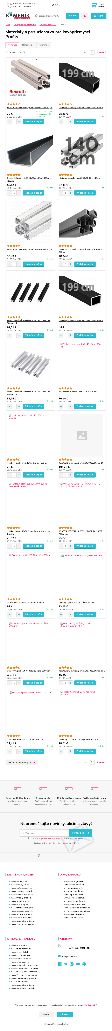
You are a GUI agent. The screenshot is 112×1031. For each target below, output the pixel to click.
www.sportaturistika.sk (22, 914)
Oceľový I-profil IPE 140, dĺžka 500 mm (77, 602)
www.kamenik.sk (19, 881)
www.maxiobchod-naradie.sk (24, 968)
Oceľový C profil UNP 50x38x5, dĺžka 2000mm (28, 671)
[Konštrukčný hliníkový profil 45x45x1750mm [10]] (30, 80)
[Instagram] (73, 964)
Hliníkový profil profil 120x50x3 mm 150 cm (27, 463)
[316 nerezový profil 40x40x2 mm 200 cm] (82, 364)
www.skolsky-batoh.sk (22, 911)
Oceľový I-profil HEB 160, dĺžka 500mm (25, 602)
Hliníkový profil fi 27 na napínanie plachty (78, 739)
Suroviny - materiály (48, 25)
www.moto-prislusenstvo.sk (24, 971)
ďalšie (101, 52)
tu (67, 1024)
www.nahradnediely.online (23, 978)
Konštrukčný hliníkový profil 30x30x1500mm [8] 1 (82, 671)
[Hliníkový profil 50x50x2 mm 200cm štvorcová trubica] (30, 504)
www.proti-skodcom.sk (74, 897)
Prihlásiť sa (78, 832)
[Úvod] (18, 16)
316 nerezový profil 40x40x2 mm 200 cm (78, 392)
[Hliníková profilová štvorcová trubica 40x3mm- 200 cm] (82, 222)
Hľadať (72, 15)
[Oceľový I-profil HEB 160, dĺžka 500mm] (30, 575)
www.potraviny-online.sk (23, 917)
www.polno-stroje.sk (21, 958)
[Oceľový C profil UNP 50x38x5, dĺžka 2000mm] (30, 643)
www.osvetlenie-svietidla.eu (77, 911)
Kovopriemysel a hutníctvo (25, 25)
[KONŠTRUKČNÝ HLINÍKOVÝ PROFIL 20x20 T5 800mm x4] (30, 293)
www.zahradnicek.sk (73, 917)
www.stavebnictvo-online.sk (24, 965)
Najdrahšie (44, 44)
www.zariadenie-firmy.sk (22, 988)
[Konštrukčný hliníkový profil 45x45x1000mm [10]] (30, 222)
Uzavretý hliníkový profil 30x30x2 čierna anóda (81, 107)
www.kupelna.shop (20, 901)
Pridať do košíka (33, 121)
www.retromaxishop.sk (74, 901)
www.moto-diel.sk (19, 952)
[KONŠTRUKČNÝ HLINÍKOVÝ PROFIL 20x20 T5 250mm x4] (30, 364)
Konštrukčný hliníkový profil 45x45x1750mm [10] (29, 107)
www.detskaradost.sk (21, 888)
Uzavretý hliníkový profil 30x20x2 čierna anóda (81, 320)
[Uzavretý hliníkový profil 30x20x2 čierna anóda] (82, 293)
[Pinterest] (84, 964)
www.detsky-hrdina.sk (21, 891)
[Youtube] (79, 964)
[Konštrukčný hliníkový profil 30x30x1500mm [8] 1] (82, 643)
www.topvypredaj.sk (73, 891)
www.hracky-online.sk (21, 897)
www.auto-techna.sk (21, 948)
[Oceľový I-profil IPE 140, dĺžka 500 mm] (82, 575)
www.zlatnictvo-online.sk (23, 921)
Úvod (8, 25)
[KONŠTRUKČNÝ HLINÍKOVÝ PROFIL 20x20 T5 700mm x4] (82, 504)
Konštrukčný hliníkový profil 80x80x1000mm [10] (81, 463)
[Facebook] (61, 964)
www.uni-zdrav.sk (19, 981)
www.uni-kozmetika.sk (74, 914)
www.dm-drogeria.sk (73, 881)
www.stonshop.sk (19, 904)
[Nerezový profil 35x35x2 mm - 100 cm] (30, 712)
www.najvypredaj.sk (73, 888)
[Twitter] (67, 964)
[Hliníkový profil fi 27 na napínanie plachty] (82, 712)
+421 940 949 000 (22, 6)
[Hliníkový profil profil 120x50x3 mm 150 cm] (30, 435)
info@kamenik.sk (69, 956)
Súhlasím (65, 1014)
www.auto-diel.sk (19, 945)
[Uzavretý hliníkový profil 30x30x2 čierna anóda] (82, 80)
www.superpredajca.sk (74, 904)
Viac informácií (90, 1005)
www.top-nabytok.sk (73, 894)
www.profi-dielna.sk (20, 955)
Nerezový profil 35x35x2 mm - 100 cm (25, 739)
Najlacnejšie (28, 44)
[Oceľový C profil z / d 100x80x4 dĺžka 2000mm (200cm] (30, 151)
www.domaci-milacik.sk (22, 894)
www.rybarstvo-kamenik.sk (24, 924)
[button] (82, 923)
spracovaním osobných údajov (50, 839)
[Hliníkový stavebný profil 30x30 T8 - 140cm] (82, 151)
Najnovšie (12, 44)
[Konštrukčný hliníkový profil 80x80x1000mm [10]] (82, 435)
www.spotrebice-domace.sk (77, 907)
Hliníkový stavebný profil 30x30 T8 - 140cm (79, 178)
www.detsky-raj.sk (20, 884)
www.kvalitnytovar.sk (74, 884)
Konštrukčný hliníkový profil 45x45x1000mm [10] (29, 249)
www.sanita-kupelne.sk (22, 907)
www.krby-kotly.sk (20, 962)
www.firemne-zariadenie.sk (24, 975)
